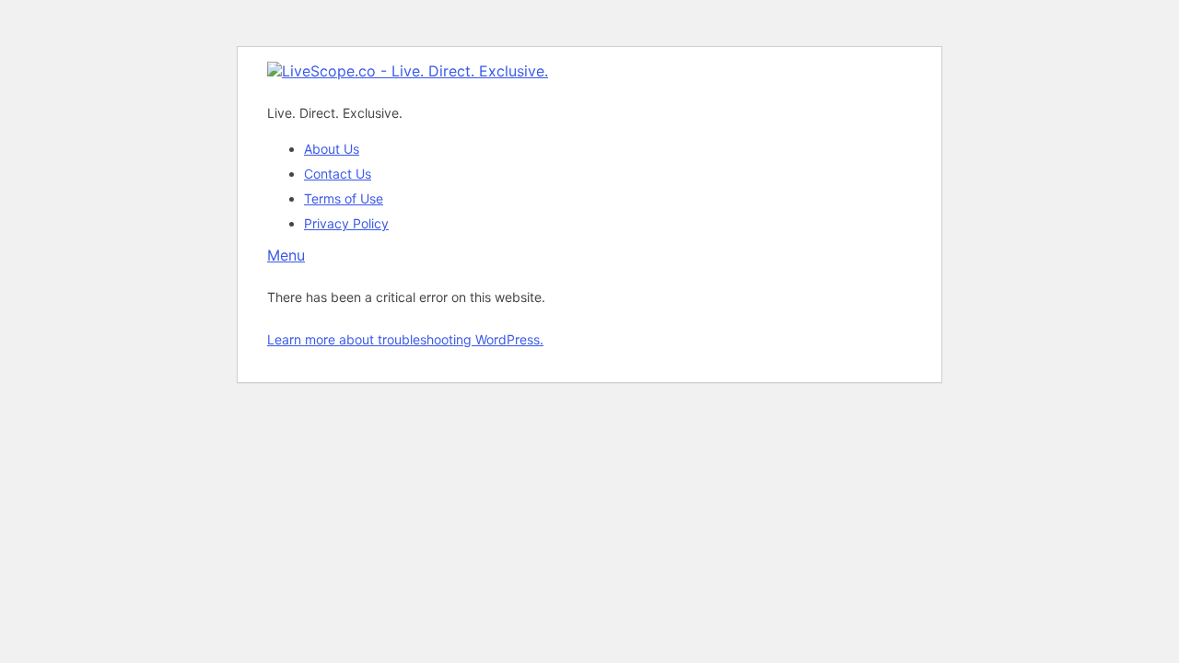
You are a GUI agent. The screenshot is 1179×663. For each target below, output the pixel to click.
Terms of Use (343, 198)
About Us (331, 149)
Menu (286, 255)
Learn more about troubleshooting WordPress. (405, 339)
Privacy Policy (346, 223)
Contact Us (337, 173)
